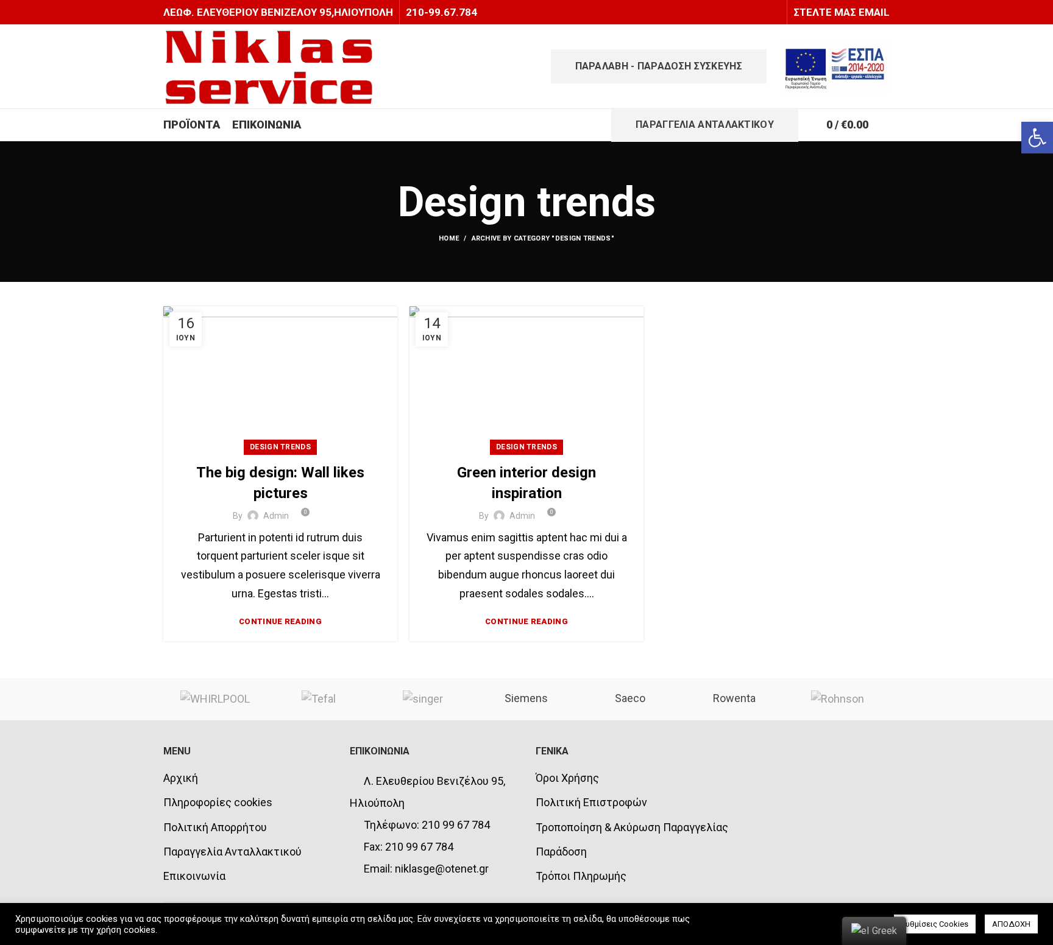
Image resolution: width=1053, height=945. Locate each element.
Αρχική (180, 777)
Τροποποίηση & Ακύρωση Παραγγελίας (632, 827)
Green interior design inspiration (526, 483)
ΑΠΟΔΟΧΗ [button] (1011, 924)
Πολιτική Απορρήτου (215, 827)
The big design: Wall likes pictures (280, 483)
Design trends (280, 447)
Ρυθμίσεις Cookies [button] (934, 924)
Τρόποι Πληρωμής (581, 875)
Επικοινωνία (194, 875)
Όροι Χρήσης (567, 777)
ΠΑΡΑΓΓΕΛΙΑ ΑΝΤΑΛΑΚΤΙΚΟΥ (705, 124)
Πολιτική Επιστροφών (591, 802)
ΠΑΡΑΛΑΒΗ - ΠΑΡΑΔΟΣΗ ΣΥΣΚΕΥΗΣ (658, 66)
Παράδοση (561, 851)
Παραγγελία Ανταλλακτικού (232, 851)
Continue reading (280, 621)
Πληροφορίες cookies (217, 802)
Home (449, 238)
